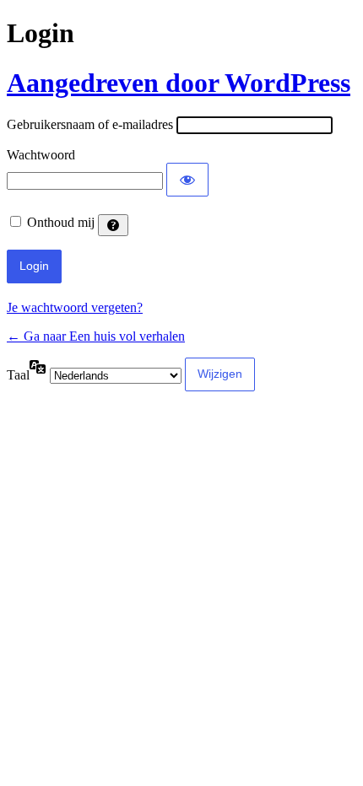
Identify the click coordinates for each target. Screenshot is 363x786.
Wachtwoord (41, 155)
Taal (18, 375)
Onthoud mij (61, 222)
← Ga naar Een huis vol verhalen (96, 336)
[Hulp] (113, 225)
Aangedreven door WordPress (178, 82)
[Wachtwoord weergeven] (187, 179)
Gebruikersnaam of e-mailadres (90, 124)
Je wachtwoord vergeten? (75, 307)
